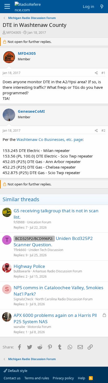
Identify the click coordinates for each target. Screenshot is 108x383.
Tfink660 (20, 250)
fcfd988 (19, 222)
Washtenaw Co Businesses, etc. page (50, 139)
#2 (103, 130)
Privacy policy (63, 378)
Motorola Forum (39, 327)
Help (81, 378)
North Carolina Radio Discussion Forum (64, 299)
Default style (17, 370)
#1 (103, 73)
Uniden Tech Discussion (46, 250)
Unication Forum (39, 222)
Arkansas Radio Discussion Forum (57, 271)
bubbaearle (22, 271)
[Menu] (7, 6)
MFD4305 (13, 32)
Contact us (12, 378)
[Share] (96, 73)
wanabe (19, 327)
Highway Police (29, 266)
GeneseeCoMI (31, 111)
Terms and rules (36, 378)
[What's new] (102, 6)
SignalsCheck (23, 299)
